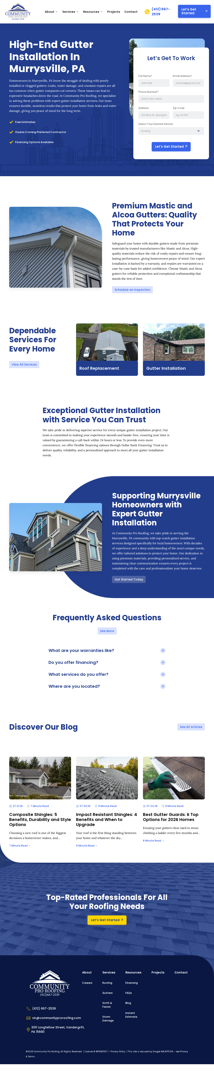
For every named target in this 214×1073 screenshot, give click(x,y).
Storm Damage (108, 1018)
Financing (131, 983)
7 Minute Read (18, 845)
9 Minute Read (85, 845)
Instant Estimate (131, 1015)
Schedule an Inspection (132, 290)
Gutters (107, 993)
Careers (87, 983)
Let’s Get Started (188, 11)
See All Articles (191, 727)
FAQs (128, 993)
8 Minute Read (152, 840)
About (49, 12)
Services (68, 12)
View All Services (24, 364)
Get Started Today (129, 579)
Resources (133, 972)
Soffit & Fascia (107, 1004)
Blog (128, 1003)
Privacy (184, 1051)
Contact (131, 12)
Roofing (107, 983)
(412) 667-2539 (161, 12)
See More (107, 631)
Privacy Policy (118, 1051)
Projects (113, 12)
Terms (31, 1056)
